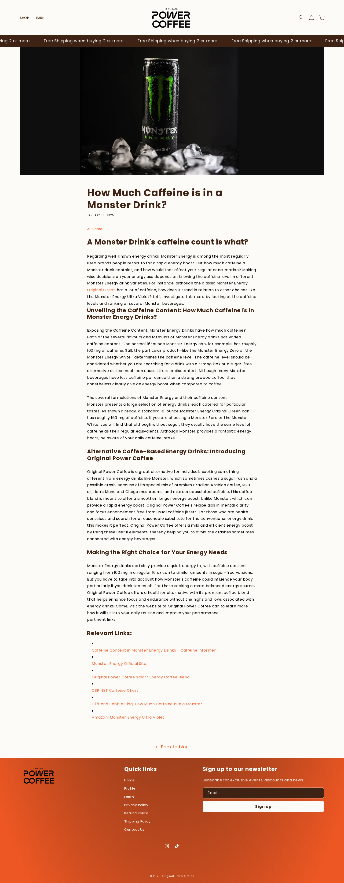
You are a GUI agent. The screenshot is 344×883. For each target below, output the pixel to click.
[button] (301, 17)
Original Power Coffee (178, 876)
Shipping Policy (137, 821)
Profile (129, 788)
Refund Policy (136, 813)
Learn (129, 796)
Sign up (263, 806)
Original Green (101, 290)
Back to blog (175, 747)
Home (129, 780)
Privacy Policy (136, 805)
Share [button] (97, 229)
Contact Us (134, 829)
